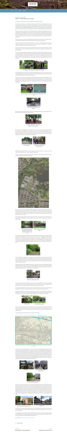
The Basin (19, 10)
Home (12, 10)
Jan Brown (23, 17)
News (16, 10)
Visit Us (24, 10)
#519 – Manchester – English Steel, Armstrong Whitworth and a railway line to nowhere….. (31, 315)
